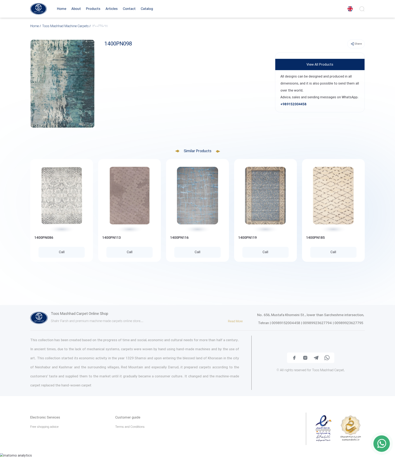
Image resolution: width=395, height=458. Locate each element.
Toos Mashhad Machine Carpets (65, 26)
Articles (112, 8)
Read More (236, 321)
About (76, 8)
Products (93, 8)
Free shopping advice (44, 427)
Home (61, 8)
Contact (129, 8)
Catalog (147, 8)
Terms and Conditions (130, 427)
